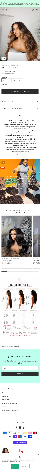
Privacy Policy (17, 462)
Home (3, 346)
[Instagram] (20, 427)
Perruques (9, 346)
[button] (2, 10)
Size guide (4, 84)
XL (20, 80)
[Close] (38, 454)
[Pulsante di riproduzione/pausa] (3, 162)
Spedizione (3, 73)
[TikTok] (24, 427)
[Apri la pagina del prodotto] (16, 236)
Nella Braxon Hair (20, 10)
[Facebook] (16, 427)
